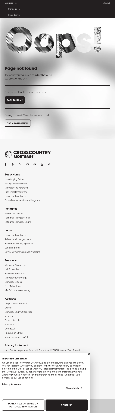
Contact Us (10, 329)
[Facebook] (6, 164)
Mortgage (12, 9)
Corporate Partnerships (16, 303)
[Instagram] (27, 164)
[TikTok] (49, 164)
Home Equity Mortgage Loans (19, 243)
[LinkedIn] (13, 164)
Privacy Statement (12, 384)
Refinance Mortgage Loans (18, 222)
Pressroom (10, 324)
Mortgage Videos (13, 282)
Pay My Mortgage (13, 286)
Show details (72, 388)
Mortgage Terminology (16, 278)
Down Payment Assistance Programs (22, 200)
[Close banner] (89, 354)
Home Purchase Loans (15, 196)
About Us (10, 298)
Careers (8, 308)
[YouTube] (35, 164)
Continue (66, 405)
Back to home (15, 100)
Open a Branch (12, 320)
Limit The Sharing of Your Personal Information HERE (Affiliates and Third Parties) (42, 350)
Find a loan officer (18, 123)
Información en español (16, 337)
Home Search (14, 15)
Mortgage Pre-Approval (16, 188)
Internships (10, 316)
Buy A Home (12, 174)
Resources (11, 260)
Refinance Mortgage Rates (17, 218)
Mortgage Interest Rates (16, 183)
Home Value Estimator (15, 273)
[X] (20, 164)
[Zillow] (42, 164)
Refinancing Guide (13, 213)
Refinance (11, 208)
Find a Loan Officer (14, 333)
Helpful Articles (12, 269)
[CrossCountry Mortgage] (28, 154)
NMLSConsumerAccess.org (17, 290)
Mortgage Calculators (15, 265)
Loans (8, 230)
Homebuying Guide (14, 179)
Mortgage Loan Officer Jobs (18, 312)
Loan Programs (12, 248)
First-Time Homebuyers (16, 192)
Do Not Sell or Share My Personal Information (23, 405)
